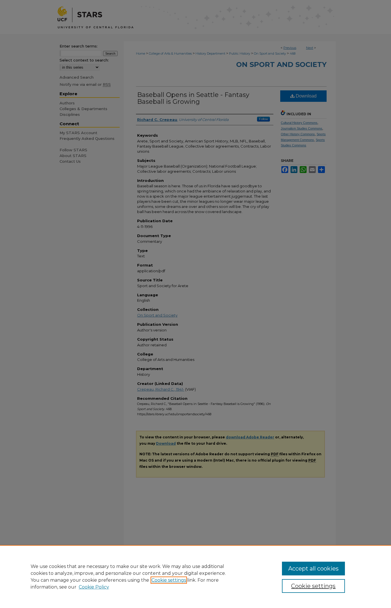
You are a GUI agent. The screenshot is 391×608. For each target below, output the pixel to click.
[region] (195, 576)
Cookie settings (168, 580)
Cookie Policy (94, 587)
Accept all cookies (313, 568)
